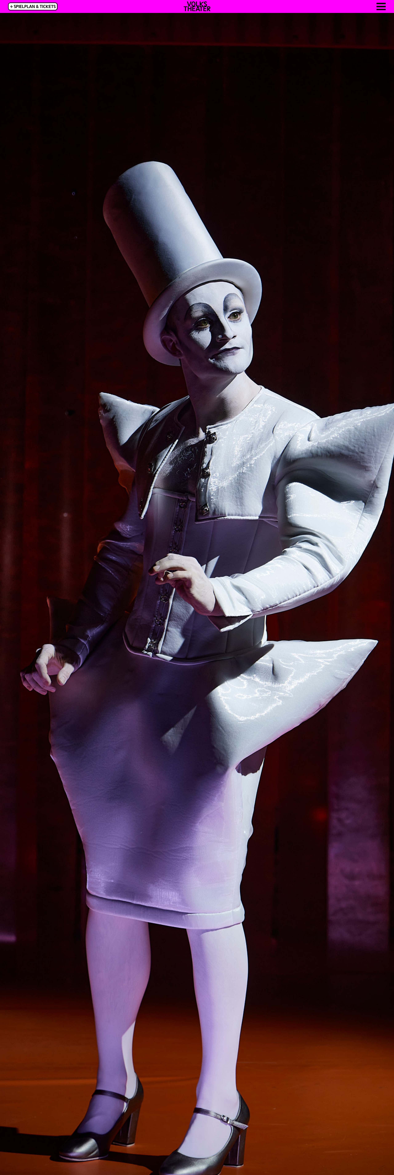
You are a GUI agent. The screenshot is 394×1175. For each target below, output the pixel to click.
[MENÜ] (381, 6)
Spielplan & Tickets (35, 6)
